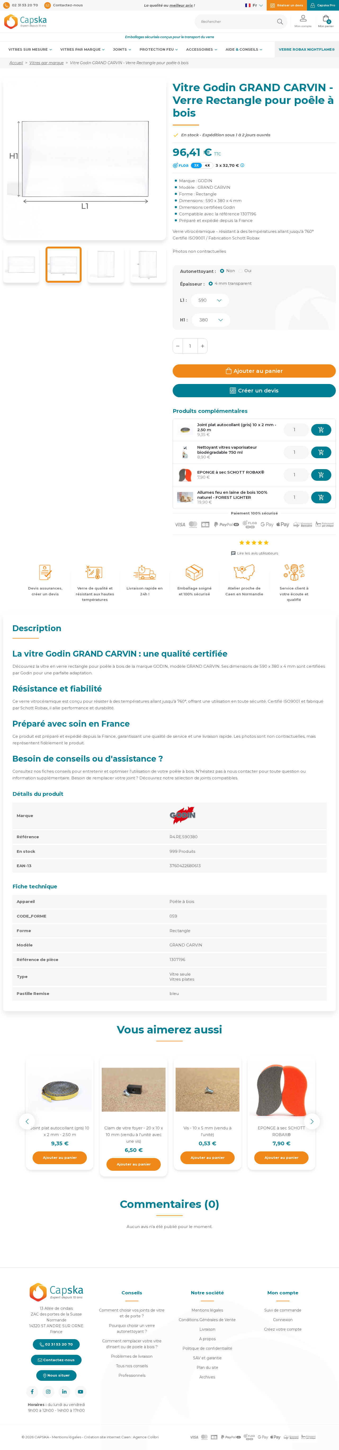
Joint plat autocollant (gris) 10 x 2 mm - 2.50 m (236, 427)
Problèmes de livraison (132, 1356)
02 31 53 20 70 (58, 1344)
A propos (207, 1339)
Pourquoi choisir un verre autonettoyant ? (132, 1328)
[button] (303, 22)
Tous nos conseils (132, 1366)
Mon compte (282, 1292)
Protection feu (157, 49)
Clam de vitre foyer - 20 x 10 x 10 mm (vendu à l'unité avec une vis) (133, 1134)
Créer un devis (258, 390)
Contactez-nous (58, 1360)
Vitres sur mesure (28, 49)
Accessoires (200, 49)
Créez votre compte (283, 1329)
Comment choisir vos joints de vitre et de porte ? (131, 1313)
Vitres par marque (81, 49)
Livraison (207, 1329)
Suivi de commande (282, 1310)
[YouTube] (81, 1392)
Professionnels (131, 1375)
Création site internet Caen (107, 1437)
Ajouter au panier (258, 371)
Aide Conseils (242, 49)
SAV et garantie (207, 1358)
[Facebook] (32, 1392)
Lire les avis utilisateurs (257, 553)
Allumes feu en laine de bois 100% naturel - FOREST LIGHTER (232, 495)
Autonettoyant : (198, 271)
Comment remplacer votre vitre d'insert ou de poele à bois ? (132, 1344)
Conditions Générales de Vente (207, 1319)
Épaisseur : (192, 284)
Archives (207, 1377)
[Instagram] (48, 1392)
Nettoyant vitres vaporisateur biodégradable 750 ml (227, 450)
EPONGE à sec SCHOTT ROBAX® (230, 472)
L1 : (183, 300)
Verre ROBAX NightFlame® (307, 49)
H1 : (184, 319)
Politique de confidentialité (207, 1348)
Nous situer (58, 1375)
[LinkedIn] (64, 1392)
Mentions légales (207, 1310)
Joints (120, 49)
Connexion (283, 1319)
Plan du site (207, 1367)
